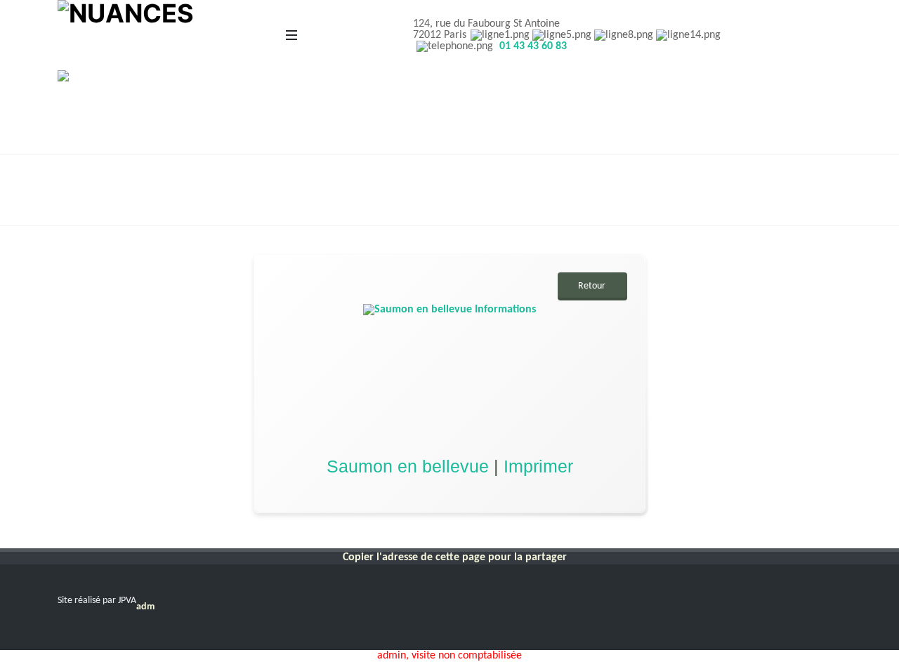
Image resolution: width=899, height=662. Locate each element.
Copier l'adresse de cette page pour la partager (455, 557)
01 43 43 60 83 (533, 46)
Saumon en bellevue (408, 466)
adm (145, 607)
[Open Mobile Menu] (291, 35)
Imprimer (538, 466)
